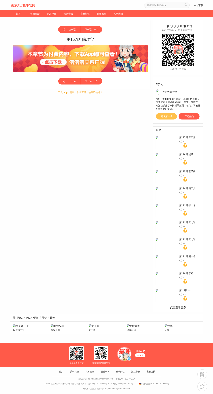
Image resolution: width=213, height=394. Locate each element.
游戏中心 (135, 371)
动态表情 (68, 13)
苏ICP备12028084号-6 (98, 383)
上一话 (72, 29)
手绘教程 (85, 13)
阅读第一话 (166, 116)
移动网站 (120, 371)
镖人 (160, 84)
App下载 (198, 5)
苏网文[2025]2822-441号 (122, 383)
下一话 (88, 29)
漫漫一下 (105, 371)
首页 (18, 13)
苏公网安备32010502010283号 (155, 383)
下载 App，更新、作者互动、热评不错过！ (80, 92)
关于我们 (118, 13)
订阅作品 (189, 116)
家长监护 (151, 371)
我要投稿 (101, 13)
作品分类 (51, 13)
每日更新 (35, 13)
